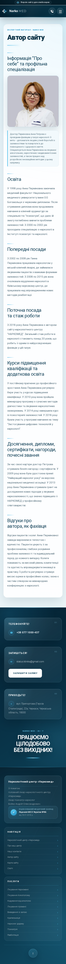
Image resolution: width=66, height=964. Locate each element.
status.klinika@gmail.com (30, 661)
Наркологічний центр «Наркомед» (23, 840)
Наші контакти (14, 851)
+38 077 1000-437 (27, 632)
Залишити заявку (25, 673)
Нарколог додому (15, 924)
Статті (10, 868)
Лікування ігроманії (16, 906)
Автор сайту (13, 857)
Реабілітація (13, 935)
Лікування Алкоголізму (18, 895)
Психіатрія (12, 929)
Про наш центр (14, 846)
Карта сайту (12, 863)
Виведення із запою (17, 912)
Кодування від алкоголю (19, 901)
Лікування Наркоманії (18, 889)
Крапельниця (13, 918)
